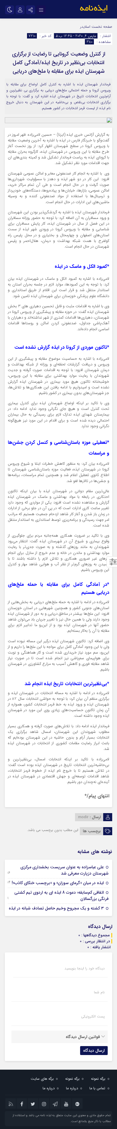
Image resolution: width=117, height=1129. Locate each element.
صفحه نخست (101, 27)
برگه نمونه (98, 1079)
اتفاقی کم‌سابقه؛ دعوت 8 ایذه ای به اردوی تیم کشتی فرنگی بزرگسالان (61, 895)
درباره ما (72, 1088)
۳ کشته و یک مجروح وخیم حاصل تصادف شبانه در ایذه (56, 908)
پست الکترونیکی (93, 1016)
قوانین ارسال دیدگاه (83, 1037)
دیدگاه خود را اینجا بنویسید (84, 968)
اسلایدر (85, 27)
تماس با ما (97, 1088)
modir (83, 817)
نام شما (99, 992)
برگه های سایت (42, 1079)
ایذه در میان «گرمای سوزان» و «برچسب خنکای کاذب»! (58, 883)
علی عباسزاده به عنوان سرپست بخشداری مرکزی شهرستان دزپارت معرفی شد (64, 870)
